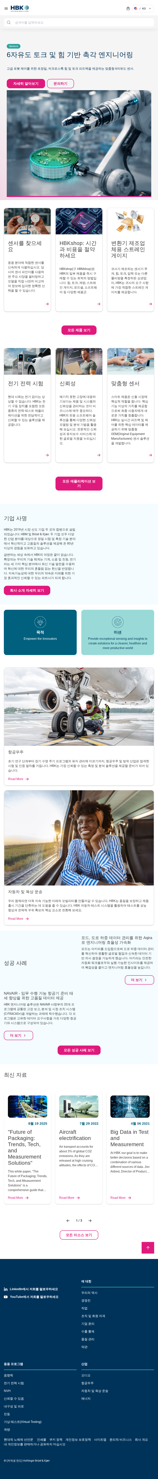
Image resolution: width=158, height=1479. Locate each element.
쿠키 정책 (55, 1439)
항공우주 (87, 1383)
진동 (7, 1414)
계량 (7, 1429)
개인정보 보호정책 (78, 1439)
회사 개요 (141, 1439)
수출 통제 (87, 1331)
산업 (84, 1364)
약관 (84, 1347)
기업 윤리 (87, 1323)
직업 (84, 1308)
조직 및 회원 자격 (93, 1316)
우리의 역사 (89, 1292)
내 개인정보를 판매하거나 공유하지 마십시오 (35, 1444)
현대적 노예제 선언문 (18, 1439)
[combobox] (79, 22)
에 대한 (86, 1281)
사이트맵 (100, 1439)
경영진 (86, 1300)
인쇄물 (41, 1439)
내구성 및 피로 (14, 1406)
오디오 (86, 1375)
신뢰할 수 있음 (14, 1398)
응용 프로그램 (13, 1364)
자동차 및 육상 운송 (94, 1391)
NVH (7, 1391)
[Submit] (8, 22)
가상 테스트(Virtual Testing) (22, 1421)
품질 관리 (87, 1339)
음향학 (8, 1375)
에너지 (86, 1398)
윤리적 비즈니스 (120, 1439)
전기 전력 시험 (14, 1383)
